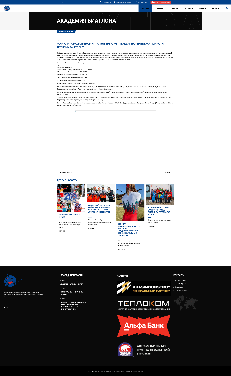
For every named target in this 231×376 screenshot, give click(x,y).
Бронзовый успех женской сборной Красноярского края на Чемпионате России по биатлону (99, 209)
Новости (70, 31)
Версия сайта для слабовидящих (162, 2)
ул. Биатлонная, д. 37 (180, 290)
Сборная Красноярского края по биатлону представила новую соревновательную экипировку (129, 229)
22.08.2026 (62, 280)
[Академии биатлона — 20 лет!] (71, 198)
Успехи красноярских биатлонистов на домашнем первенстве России (159, 211)
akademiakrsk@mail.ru (180, 284)
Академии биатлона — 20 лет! (71, 284)
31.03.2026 (62, 298)
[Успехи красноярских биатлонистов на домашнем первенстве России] (160, 194)
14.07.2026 (62, 288)
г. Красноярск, (178, 287)
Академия (62, 31)
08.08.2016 (59, 40)
